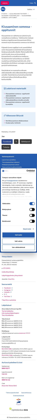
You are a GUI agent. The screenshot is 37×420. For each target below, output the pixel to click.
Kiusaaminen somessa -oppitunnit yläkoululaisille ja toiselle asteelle (18, 99)
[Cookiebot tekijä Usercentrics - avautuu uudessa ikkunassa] (26, 171)
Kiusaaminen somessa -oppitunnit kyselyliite (18, 103)
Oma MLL (11, 279)
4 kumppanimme (12, 180)
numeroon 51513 (24, 333)
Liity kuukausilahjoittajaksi (10, 313)
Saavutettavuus (26, 392)
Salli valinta (18, 241)
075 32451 (6, 268)
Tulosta (6, 147)
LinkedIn (7, 292)
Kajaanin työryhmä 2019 (10, 15)
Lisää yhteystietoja (8, 272)
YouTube (7, 296)
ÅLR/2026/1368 (7, 355)
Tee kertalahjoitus (7, 311)
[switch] (32, 209)
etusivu (4, 14)
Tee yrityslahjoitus (8, 315)
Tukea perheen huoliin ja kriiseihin (12, 167)
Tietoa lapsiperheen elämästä (10, 162)
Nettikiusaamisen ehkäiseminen (17, 121)
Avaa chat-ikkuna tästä (9, 385)
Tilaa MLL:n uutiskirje (9, 300)
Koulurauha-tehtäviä (13, 123)
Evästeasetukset (18, 395)
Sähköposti (25, 141)
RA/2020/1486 (7, 349)
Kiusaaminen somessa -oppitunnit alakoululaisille (18, 95)
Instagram (7, 290)
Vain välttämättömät (18, 247)
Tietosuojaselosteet (12, 392)
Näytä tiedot (27, 229)
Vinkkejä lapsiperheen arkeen (10, 164)
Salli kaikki (18, 235)
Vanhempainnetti (8, 156)
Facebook (7, 141)
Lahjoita (4, 3)
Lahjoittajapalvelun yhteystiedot (12, 275)
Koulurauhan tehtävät (18, 14)
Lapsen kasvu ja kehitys (9, 160)
